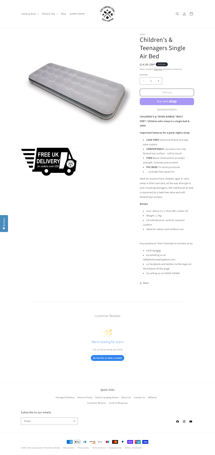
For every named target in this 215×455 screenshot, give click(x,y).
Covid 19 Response (118, 402)
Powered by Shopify (52, 448)
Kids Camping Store (35, 448)
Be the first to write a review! (107, 357)
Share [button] (146, 282)
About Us (126, 397)
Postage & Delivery (65, 397)
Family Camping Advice (107, 397)
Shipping (158, 69)
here (158, 250)
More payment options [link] (167, 109)
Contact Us (139, 397)
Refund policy (68, 448)
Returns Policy (85, 397)
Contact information (133, 448)
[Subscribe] (74, 421)
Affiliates (152, 397)
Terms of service (99, 448)
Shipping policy (115, 448)
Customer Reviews (96, 402)
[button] (29, 13)
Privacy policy (83, 448)
